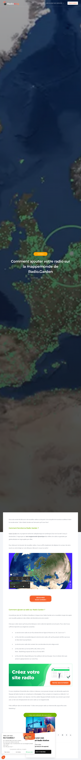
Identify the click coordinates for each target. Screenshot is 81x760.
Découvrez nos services (54, 3)
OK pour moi (29, 752)
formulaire (38, 694)
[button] (3, 757)
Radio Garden (13, 533)
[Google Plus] (58, 735)
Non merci (7, 752)
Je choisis (18, 752)
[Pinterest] (66, 735)
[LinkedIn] (70, 735)
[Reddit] (62, 735)
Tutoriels (40, 254)
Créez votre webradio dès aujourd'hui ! (40, 715)
